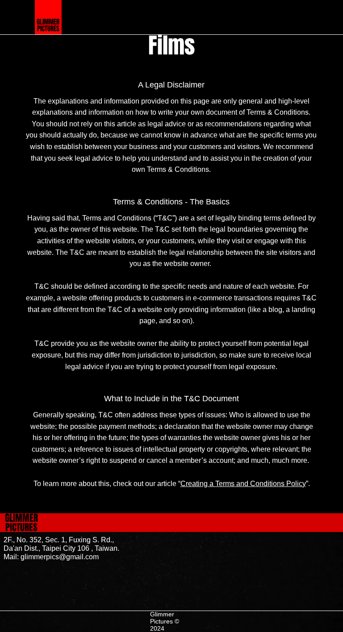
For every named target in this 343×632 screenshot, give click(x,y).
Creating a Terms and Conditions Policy (243, 483)
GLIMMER (48, 22)
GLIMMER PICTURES (21, 522)
